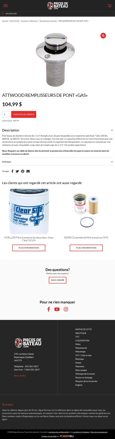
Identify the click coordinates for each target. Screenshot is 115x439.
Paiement (79, 366)
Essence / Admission (29, 21)
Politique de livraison (85, 374)
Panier (78, 363)
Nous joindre (57, 280)
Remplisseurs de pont (48, 21)
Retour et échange (83, 377)
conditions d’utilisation (81, 432)
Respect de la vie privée (86, 381)
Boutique (79, 359)
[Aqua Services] (57, 5)
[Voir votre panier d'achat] (109, 5)
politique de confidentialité (59, 432)
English (78, 385)
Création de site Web (49, 436)
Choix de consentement (99, 432)
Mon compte (81, 370)
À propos (7, 404)
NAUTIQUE (14, 21)
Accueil (5, 21)
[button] (5, 5)
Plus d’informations (29, 248)
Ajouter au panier (23, 114)
